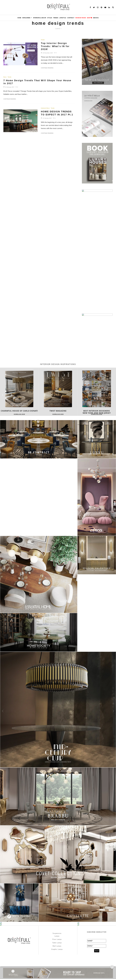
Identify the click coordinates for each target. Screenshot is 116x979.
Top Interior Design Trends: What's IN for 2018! (55, 46)
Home (19, 17)
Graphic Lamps (57, 949)
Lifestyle (62, 17)
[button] (113, 394)
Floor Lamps (57, 939)
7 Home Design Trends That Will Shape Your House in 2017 (37, 82)
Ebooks (96, 17)
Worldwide (26, 17)
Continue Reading (47, 68)
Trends (55, 17)
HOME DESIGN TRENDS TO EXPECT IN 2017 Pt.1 (57, 113)
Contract (70, 17)
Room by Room (80, 17)
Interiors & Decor (39, 17)
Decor (4, 77)
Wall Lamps (57, 946)
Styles (49, 17)
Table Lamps (57, 943)
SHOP (88, 17)
